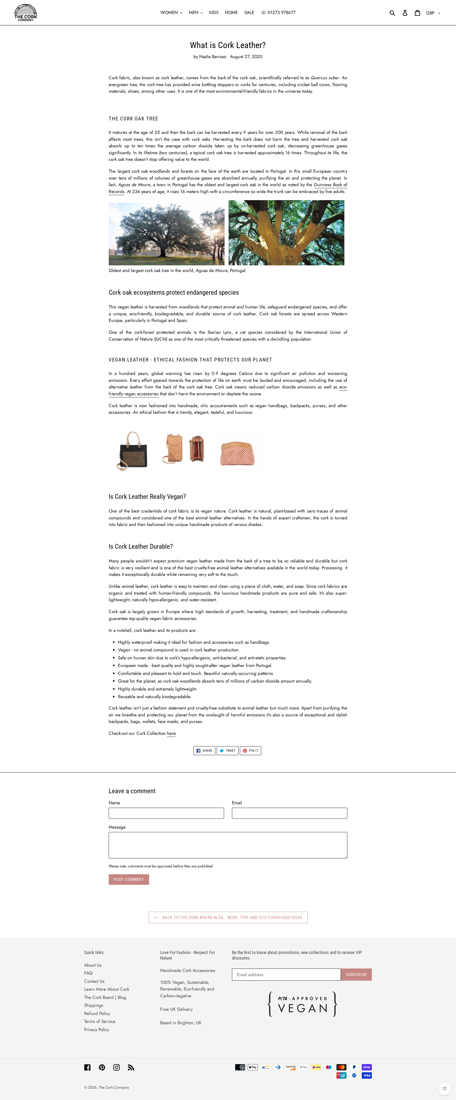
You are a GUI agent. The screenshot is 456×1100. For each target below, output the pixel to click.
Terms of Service (99, 1021)
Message (117, 827)
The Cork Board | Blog (105, 997)
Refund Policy (97, 1013)
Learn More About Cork (106, 989)
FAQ (88, 973)
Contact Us (94, 981)
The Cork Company (114, 1087)
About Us (93, 965)
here (171, 733)
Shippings (93, 1005)
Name (114, 803)
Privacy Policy (96, 1029)
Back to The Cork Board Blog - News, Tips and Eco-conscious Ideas (232, 917)
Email (237, 803)
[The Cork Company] (68, 12)
